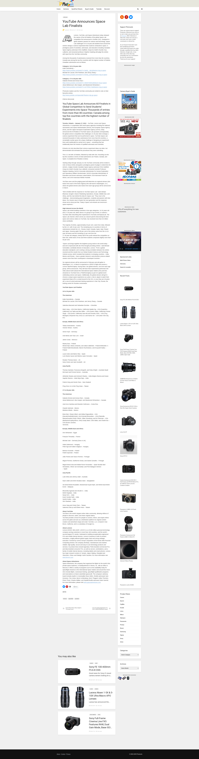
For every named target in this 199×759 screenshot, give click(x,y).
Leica (121, 611)
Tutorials (99, 9)
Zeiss (121, 642)
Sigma (122, 635)
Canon (122, 597)
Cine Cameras (93, 714)
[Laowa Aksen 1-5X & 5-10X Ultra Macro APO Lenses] (72, 697)
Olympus (122, 618)
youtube (77, 598)
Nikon (122, 614)
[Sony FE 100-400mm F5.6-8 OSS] (72, 672)
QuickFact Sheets (77, 9)
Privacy (68, 754)
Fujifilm (122, 604)
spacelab (71, 598)
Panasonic (123, 621)
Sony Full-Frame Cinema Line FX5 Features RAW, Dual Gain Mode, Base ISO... (100, 723)
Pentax (122, 624)
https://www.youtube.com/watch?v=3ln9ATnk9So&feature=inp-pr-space (85, 83)
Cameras (66, 9)
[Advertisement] (114, 3)
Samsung (123, 631)
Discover (107, 9)
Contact (63, 754)
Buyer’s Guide (89, 9)
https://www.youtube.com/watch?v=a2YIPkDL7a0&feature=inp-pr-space (85, 87)
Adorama (123, 263)
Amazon (124, 36)
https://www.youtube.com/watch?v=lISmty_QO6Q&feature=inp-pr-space (85, 74)
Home (58, 9)
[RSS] (122, 17)
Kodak (122, 607)
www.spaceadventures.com (92, 582)
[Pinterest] (126, 17)
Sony (96, 663)
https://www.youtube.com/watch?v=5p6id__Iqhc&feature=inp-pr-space (84, 70)
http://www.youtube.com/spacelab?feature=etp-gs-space (80, 95)
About (58, 754)
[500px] (131, 17)
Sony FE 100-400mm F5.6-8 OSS (99, 668)
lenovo (65, 598)
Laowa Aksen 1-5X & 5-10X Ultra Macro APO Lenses (101, 695)
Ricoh (122, 628)
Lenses (91, 663)
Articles (65, 17)
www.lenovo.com (68, 557)
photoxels (67, 30)
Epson (122, 601)
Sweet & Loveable (125, 267)
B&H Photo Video (125, 260)
